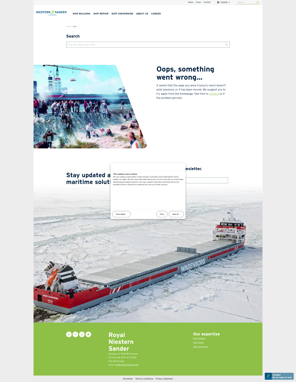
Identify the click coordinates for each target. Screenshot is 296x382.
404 (74, 26)
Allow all (175, 214)
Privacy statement (164, 378)
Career (156, 13)
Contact (207, 2)
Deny (162, 214)
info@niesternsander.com (126, 365)
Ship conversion (122, 13)
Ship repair (100, 13)
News (190, 2)
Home (68, 26)
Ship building (81, 13)
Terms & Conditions (144, 378)
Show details (120, 214)
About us (142, 13)
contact (214, 93)
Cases (198, 2)
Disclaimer (128, 378)
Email (156, 175)
